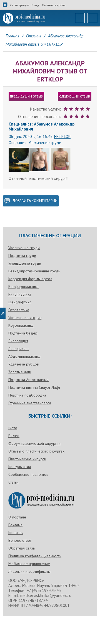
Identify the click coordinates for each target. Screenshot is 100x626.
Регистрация (19, 5)
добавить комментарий (35, 200)
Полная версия (54, 5)
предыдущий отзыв (26, 96)
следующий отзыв (74, 96)
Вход (35, 5)
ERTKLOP (62, 136)
